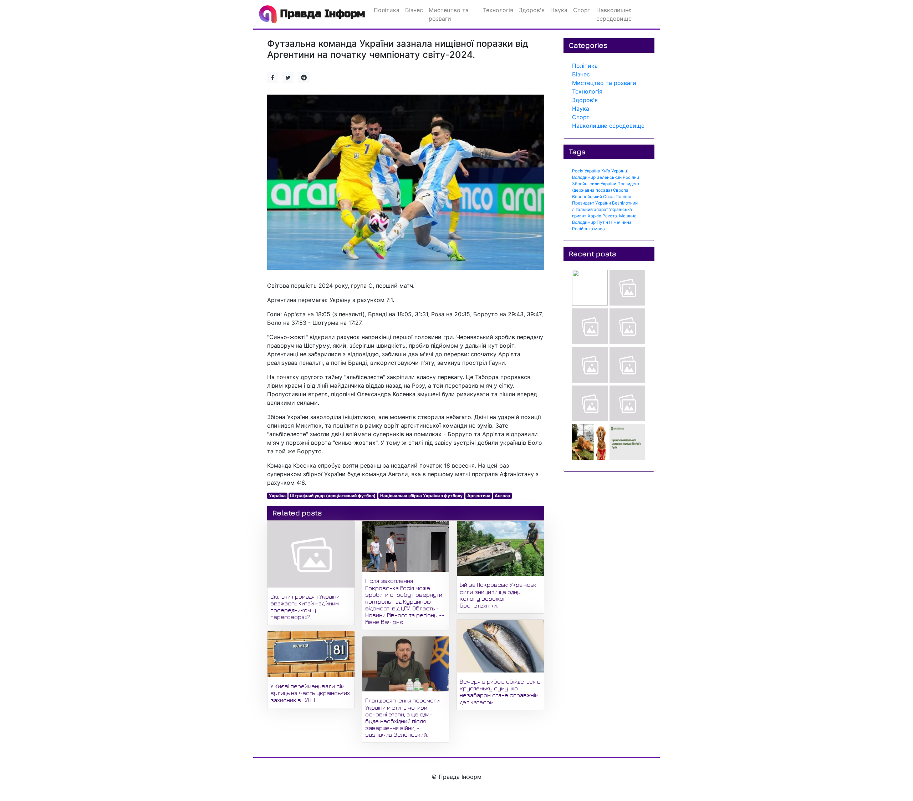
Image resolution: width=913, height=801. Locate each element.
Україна (277, 495)
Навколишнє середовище (608, 125)
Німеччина (620, 222)
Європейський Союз (593, 196)
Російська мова (588, 228)
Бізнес (581, 74)
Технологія (587, 91)
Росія (577, 170)
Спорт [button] (582, 10)
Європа (620, 190)
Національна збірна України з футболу (421, 495)
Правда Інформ (321, 13)
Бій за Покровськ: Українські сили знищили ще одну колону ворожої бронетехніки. (498, 595)
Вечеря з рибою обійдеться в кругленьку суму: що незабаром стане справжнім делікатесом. (500, 691)
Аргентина (478, 495)
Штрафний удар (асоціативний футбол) (333, 495)
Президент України (591, 203)
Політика (585, 65)
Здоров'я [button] (532, 10)
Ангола (502, 495)
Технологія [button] (498, 10)
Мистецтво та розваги (604, 82)
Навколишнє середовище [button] (614, 14)
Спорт (581, 117)
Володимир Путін (590, 222)
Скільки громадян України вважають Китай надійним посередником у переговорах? (305, 606)
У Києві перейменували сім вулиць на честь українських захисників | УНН (310, 693)
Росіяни (631, 177)
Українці (619, 170)
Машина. (628, 215)
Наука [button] (558, 10)
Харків (594, 215)
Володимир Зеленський (597, 177)
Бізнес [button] (414, 10)
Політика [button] (386, 10)
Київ (605, 170)
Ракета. (610, 215)
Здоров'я (585, 100)
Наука (580, 108)
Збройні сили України (594, 183)
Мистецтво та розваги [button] (449, 14)
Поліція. (624, 196)
